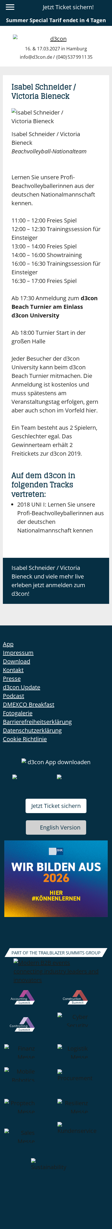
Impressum (18, 653)
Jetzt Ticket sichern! (68, 7)
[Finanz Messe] (29, 1055)
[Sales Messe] (29, 1140)
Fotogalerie (17, 713)
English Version (60, 827)
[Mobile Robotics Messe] (29, 1083)
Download (16, 661)
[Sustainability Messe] (56, 1172)
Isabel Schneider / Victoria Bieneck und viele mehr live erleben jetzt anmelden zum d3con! (48, 581)
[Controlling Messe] (29, 1028)
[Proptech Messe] (29, 1110)
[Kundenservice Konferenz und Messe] (82, 1140)
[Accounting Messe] (29, 1001)
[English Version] (104, 7)
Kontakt (13, 670)
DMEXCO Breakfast (28, 704)
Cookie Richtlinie (25, 739)
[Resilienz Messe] (82, 1110)
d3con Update (21, 687)
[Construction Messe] (82, 1001)
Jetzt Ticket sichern (56, 806)
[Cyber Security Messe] (82, 1028)
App (8, 644)
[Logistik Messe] (82, 1055)
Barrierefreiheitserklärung (37, 722)
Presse (12, 678)
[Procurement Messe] (82, 1083)
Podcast (13, 696)
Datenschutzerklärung (32, 730)
